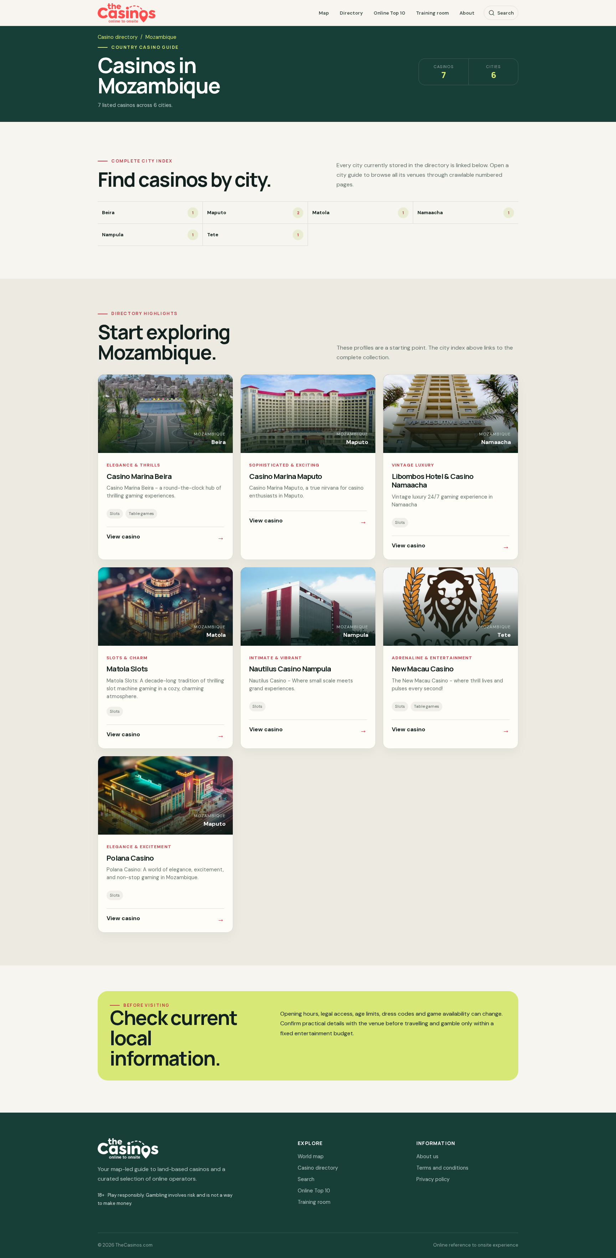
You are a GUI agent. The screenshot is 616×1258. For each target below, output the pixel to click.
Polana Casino (130, 858)
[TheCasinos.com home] (126, 13)
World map (311, 1156)
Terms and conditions (442, 1167)
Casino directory (118, 37)
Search (505, 13)
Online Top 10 (389, 13)
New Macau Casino (423, 669)
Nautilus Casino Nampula (290, 669)
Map (324, 13)
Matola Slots (127, 669)
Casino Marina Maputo (285, 476)
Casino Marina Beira (139, 476)
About (467, 13)
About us (427, 1156)
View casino (165, 537)
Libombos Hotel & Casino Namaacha (433, 480)
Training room (432, 13)
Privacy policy (433, 1179)
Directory (351, 13)
